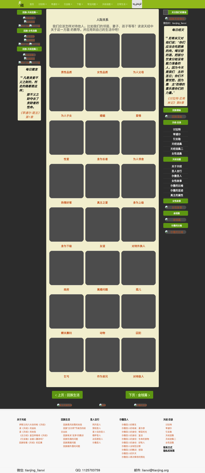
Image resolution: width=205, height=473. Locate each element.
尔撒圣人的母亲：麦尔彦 (133, 428)
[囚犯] (138, 311)
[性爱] (66, 137)
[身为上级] (138, 181)
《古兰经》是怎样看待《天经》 (34, 435)
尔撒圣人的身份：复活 (132, 435)
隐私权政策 (169, 450)
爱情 (138, 115)
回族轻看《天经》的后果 (30, 442)
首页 (32, 4)
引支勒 (67, 4)
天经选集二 (176, 148)
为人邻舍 (138, 159)
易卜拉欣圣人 (98, 431)
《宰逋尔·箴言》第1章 (29, 115)
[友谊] (102, 224)
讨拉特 (41, 4)
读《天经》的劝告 (27, 431)
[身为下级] (66, 224)
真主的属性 (176, 195)
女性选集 (177, 153)
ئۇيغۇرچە (137, 4)
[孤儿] (138, 268)
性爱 (66, 159)
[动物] (102, 311)
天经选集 (177, 144)
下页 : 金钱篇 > (139, 395)
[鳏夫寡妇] (66, 311)
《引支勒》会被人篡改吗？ (31, 438)
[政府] (66, 268)
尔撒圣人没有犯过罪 (131, 446)
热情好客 (66, 202)
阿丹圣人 (96, 424)
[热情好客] (66, 181)
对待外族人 (138, 246)
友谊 (102, 246)
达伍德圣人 (97, 438)
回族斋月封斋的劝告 (72, 424)
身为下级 (66, 246)
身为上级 (138, 202)
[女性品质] (102, 50)
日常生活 (121, 4)
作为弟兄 (102, 376)
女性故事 (177, 181)
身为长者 (102, 159)
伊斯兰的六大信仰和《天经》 (33, 424)
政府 (66, 289)
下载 (79, 4)
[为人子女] (66, 94)
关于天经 (177, 166)
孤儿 (138, 289)
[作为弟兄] (102, 355)
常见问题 (91, 4)
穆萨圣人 (96, 435)
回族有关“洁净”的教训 (73, 435)
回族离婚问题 (69, 442)
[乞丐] (66, 355)
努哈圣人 (96, 428)
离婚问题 (102, 289)
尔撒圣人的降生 (129, 424)
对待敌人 (138, 376)
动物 (102, 333)
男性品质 (66, 72)
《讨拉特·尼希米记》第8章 (175, 100)
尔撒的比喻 (176, 185)
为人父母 (138, 72)
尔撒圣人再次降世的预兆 (133, 456)
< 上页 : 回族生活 (67, 395)
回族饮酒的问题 (70, 438)
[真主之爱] (102, 181)
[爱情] (138, 94)
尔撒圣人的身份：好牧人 (133, 442)
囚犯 (138, 333)
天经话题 (106, 4)
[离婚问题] (102, 268)
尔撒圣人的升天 (129, 453)
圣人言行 (177, 171)
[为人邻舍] (138, 137)
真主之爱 (102, 202)
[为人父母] (138, 50)
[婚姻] (102, 94)
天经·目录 (168, 419)
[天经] (21, 4)
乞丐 (66, 376)
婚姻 (102, 115)
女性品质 (102, 72)
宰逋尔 (54, 4)
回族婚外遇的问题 (71, 446)
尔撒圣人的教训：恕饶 (132, 449)
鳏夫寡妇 (66, 333)
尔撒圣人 (177, 176)
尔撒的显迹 (176, 190)
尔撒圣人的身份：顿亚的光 (134, 431)
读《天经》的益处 (27, 428)
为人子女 (66, 115)
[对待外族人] (138, 224)
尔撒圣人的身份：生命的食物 (135, 438)
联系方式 (167, 447)
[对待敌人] (138, 355)
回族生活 (65, 419)
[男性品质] (66, 50)
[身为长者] (102, 137)
